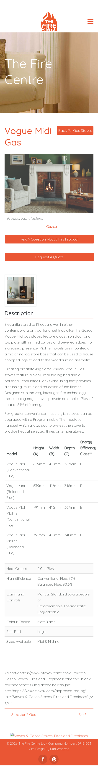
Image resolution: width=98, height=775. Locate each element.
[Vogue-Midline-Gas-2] (21, 290)
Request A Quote (49, 257)
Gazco (51, 226)
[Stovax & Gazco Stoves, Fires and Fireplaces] (49, 735)
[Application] (49, 22)
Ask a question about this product (49, 239)
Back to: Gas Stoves (75, 130)
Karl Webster (59, 749)
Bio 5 (82, 714)
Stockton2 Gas (23, 714)
